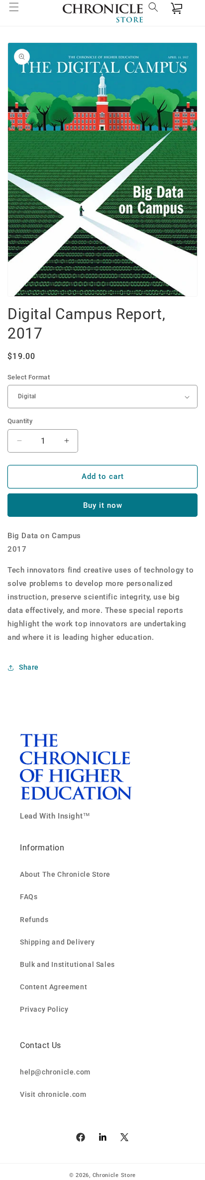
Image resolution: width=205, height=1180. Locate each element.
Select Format (28, 377)
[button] (20, 13)
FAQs (28, 897)
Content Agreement (53, 987)
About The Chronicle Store (65, 874)
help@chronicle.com (55, 1072)
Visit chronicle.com (53, 1094)
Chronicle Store (114, 1175)
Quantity (19, 421)
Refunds (34, 920)
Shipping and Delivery (57, 942)
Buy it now (102, 505)
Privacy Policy (44, 1009)
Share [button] (29, 667)
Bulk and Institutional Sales (67, 964)
